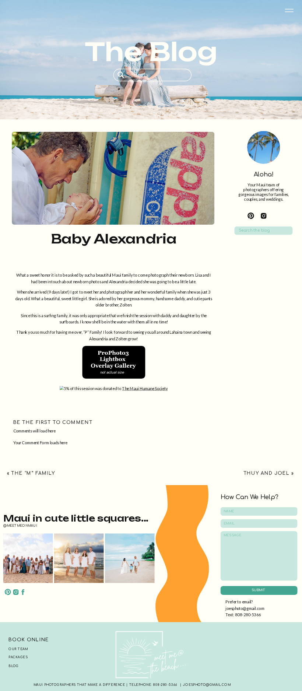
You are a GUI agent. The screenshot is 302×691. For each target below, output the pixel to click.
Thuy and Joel (266, 473)
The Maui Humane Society (145, 388)
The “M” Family (33, 473)
